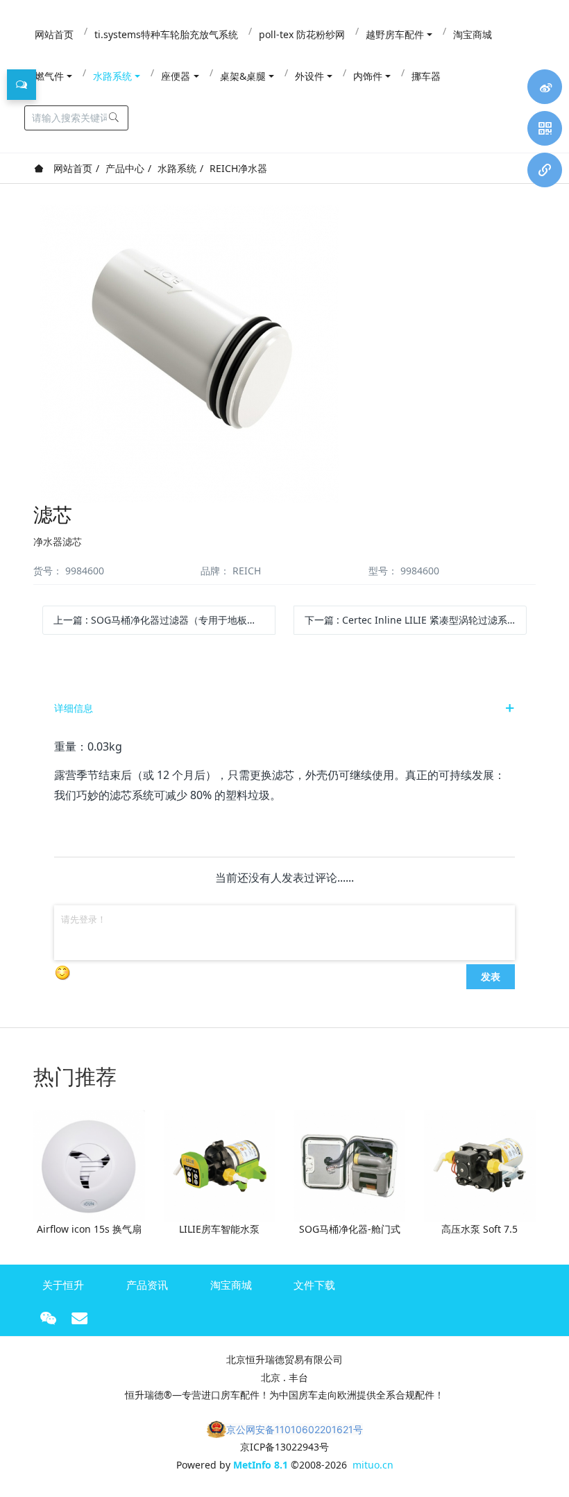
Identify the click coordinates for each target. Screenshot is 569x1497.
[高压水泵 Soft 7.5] (480, 1164)
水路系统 (177, 168)
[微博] (544, 86)
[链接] (544, 170)
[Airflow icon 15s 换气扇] (89, 1164)
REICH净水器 (238, 168)
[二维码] (544, 128)
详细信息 (73, 708)
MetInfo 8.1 (260, 1464)
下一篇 (416, 619)
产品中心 (124, 168)
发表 (490, 976)
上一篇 (159, 619)
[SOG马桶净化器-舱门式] (349, 1164)
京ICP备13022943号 (284, 1446)
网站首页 (71, 168)
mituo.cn (373, 1464)
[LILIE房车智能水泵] (219, 1164)
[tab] (284, 708)
